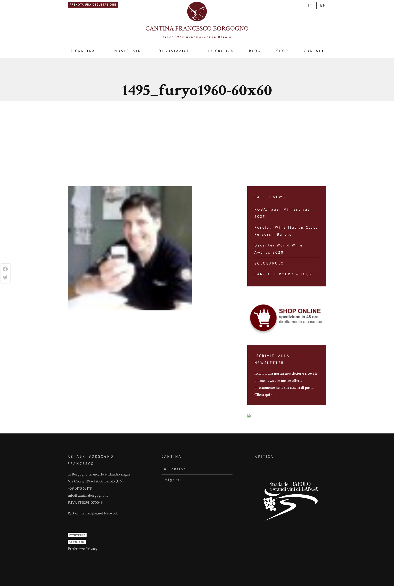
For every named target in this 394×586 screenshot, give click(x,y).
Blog (255, 50)
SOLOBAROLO (269, 263)
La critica (221, 50)
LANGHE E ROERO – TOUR (283, 274)
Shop (282, 50)
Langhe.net (94, 513)
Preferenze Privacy (82, 548)
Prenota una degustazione (93, 4)
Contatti (315, 50)
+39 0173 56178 (80, 488)
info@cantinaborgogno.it (88, 495)
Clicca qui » (263, 394)
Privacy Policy (77, 534)
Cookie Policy (76, 541)
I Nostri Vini (127, 50)
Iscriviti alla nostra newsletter (277, 373)
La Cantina (81, 50)
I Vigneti (171, 479)
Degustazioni (175, 50)
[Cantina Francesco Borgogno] (197, 38)
